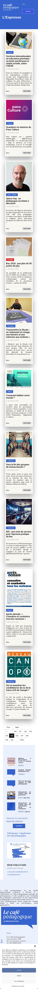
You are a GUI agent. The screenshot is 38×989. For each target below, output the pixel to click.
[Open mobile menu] (24, 4)
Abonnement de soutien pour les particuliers (24, 793)
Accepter (19, 970)
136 (16, 736)
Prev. (8, 727)
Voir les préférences (19, 981)
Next (17, 727)
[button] (35, 946)
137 (21, 736)
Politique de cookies (18, 986)
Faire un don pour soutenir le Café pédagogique (24, 782)
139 (6, 740)
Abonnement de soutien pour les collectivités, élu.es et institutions (24, 806)
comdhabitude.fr (13, 875)
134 (6, 736)
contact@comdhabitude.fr (17, 872)
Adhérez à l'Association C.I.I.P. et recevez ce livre (24, 760)
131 (20, 731)
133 (30, 731)
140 (11, 740)
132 (25, 731)
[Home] (12, 13)
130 (15, 731)
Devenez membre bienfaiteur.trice (24, 770)
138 (27, 736)
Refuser (19, 975)
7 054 (22, 740)
